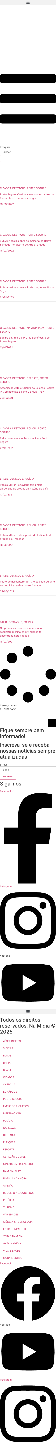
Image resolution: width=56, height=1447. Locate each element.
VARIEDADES (11, 1214)
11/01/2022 (6, 347)
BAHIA (7, 1062)
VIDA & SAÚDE (12, 1250)
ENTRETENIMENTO (14, 1229)
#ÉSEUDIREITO (12, 1041)
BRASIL (7, 1070)
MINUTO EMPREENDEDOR (18, 1163)
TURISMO (8, 1207)
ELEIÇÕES (9, 1142)
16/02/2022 (7, 250)
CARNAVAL (9, 1127)
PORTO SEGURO (13, 1098)
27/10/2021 (6, 448)
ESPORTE (8, 1149)
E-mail (3, 764)
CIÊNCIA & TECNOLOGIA (18, 1221)
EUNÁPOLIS (10, 1091)
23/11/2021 (6, 397)
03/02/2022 (7, 297)
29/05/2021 (7, 591)
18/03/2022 (7, 204)
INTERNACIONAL (13, 1113)
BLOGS (7, 1055)
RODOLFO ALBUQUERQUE (18, 1192)
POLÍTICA (8, 1200)
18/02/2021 (6, 641)
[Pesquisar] (2, 158)
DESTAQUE (9, 1135)
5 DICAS (8, 1048)
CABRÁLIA (9, 1084)
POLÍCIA (8, 1120)
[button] (28, 2)
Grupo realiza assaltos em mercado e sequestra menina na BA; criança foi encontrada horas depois (22, 631)
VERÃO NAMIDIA (13, 1236)
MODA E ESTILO (12, 1257)
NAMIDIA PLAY (12, 1171)
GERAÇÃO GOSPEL (14, 1156)
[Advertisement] (28, 36)
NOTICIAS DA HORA (15, 1178)
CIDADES (8, 1077)
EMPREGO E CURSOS (16, 1106)
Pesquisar (5, 147)
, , (23, 188)
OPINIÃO (8, 1185)
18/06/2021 (6, 544)
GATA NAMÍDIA (12, 1243)
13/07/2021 (6, 494)
